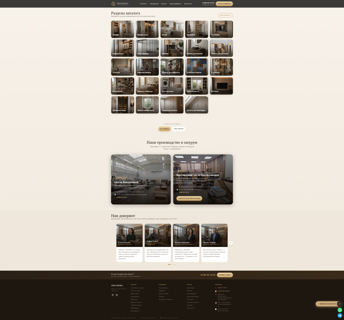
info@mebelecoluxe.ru (224, 291)
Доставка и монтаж (193, 302)
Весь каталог (179, 128)
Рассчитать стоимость (166, 299)
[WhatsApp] (116, 295)
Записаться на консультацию (189, 198)
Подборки (162, 290)
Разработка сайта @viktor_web (170, 317)
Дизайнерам (191, 288)
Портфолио (154, 4)
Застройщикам (191, 293)
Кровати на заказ (136, 302)
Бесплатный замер (193, 296)
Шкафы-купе (135, 293)
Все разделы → (135, 311)
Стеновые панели (136, 305)
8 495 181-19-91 (208, 3)
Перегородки (135, 308)
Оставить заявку (225, 275)
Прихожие (134, 299)
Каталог (143, 4)
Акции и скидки (163, 293)
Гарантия (190, 305)
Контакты (188, 4)
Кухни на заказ (135, 290)
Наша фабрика (175, 4)
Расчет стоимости (224, 3)
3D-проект (190, 299)
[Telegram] (112, 295)
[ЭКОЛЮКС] (120, 3)
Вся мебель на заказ (137, 288)
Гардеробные (135, 296)
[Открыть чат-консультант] (339, 303)
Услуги (163, 4)
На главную (164, 128)
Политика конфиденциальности (148, 317)
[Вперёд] (231, 243)
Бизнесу (189, 290)
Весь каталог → (225, 15)
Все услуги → (191, 308)
